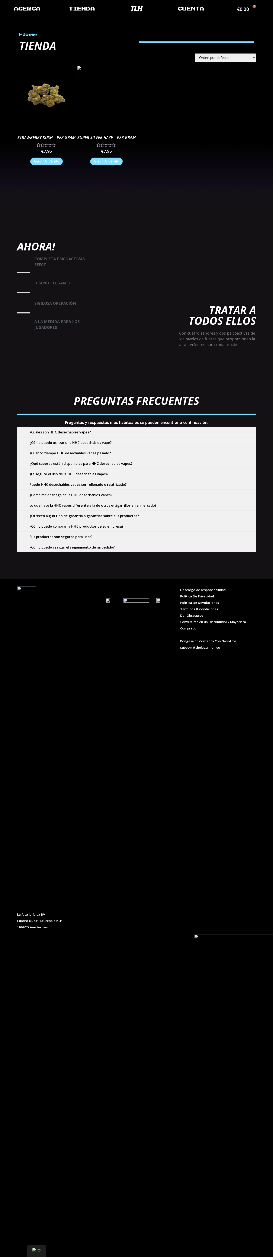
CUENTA (191, 9)
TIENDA (82, 9)
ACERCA (27, 9)
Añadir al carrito (46, 161)
